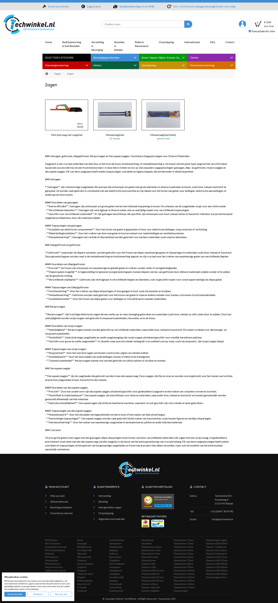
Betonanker (115, 557)
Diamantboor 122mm (184, 577)
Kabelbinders (116, 546)
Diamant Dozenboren (216, 553)
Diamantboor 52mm (183, 553)
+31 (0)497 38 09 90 (221, 511)
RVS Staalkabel (117, 563)
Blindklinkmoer (84, 546)
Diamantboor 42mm (183, 550)
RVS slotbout (52, 557)
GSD (173, 598)
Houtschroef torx (54, 567)
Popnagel (82, 543)
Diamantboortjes (150, 557)
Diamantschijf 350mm (216, 570)
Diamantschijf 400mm (216, 573)
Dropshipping (166, 42)
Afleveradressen (59, 501)
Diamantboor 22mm (183, 540)
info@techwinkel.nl (222, 519)
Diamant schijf (149, 567)
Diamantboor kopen (151, 546)
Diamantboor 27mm (183, 543)
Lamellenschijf (116, 577)
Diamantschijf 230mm (216, 563)
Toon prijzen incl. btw (263, 31)
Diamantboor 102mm (184, 570)
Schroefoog (115, 587)
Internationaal (192, 42)
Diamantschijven (150, 584)
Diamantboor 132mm (184, 580)
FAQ (212, 42)
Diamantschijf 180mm (216, 543)
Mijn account (57, 495)
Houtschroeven (85, 563)
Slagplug (113, 550)
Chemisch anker (85, 573)
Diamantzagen (181, 590)
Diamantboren (149, 560)
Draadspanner (116, 590)
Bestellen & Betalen (119, 46)
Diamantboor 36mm (183, 546)
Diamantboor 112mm (184, 573)
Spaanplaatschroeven (56, 546)
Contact (229, 42)
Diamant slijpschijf (151, 587)
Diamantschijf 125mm (216, 560)
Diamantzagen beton (216, 577)
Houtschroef (83, 584)
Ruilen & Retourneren (141, 44)
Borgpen (113, 580)
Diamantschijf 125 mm (153, 577)
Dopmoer (82, 560)
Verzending (104, 495)
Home (48, 42)
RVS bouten (51, 540)
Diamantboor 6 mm (151, 550)
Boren (80, 540)
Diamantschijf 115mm (216, 557)
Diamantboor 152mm (184, 587)
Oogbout (82, 567)
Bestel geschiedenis (61, 507)
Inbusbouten (51, 560)
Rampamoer (115, 543)
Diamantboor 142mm (184, 584)
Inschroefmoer (116, 540)
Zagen (57, 73)
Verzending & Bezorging (97, 46)
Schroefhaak (115, 584)
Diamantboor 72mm (183, 560)
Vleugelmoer (115, 570)
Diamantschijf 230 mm (153, 580)
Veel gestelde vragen (109, 507)
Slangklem (147, 543)
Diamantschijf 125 (151, 573)
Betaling (103, 501)
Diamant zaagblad (150, 590)
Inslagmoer (115, 567)
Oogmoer (82, 570)
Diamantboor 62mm (183, 557)
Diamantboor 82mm (183, 563)
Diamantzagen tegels (216, 540)
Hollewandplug (84, 580)
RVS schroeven (52, 543)
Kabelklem (114, 573)
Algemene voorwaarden (111, 518)
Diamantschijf (148, 563)
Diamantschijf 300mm (216, 567)
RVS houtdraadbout (55, 550)
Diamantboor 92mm (183, 567)
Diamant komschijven (216, 550)
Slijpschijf (82, 553)
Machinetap (147, 540)
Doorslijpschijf (84, 550)
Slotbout (49, 553)
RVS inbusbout (52, 563)
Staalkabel (114, 560)
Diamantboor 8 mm (151, 553)
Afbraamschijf (84, 557)
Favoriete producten (61, 513)
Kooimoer (82, 590)
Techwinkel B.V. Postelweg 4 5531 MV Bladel (224, 499)
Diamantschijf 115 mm (153, 570)
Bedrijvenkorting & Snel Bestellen (71, 44)
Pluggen (81, 577)
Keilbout (113, 553)
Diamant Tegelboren (216, 546)
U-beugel (82, 587)
